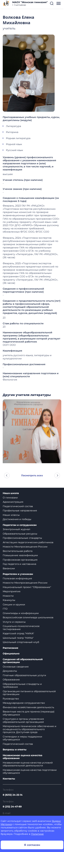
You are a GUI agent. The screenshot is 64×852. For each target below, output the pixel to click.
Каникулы (9, 600)
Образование (11, 679)
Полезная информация (17, 578)
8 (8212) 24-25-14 (13, 794)
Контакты (9, 778)
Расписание (10, 648)
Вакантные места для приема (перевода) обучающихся (28, 713)
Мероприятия (11, 591)
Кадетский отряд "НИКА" (18, 633)
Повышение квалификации (20, 555)
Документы (10, 670)
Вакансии (9, 568)
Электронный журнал (16, 529)
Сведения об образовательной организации (23, 661)
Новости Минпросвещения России (25, 546)
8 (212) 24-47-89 (12, 806)
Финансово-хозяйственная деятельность (28, 707)
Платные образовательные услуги (24, 675)
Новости (8, 595)
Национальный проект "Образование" (27, 587)
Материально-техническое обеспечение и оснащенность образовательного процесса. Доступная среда (29, 729)
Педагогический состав (18, 506)
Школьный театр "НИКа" (18, 637)
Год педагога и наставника (19, 564)
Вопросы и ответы (14, 749)
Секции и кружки (14, 604)
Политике (37, 833)
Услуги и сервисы (14, 621)
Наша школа (11, 493)
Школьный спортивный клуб (21, 642)
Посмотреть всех (32, 475)
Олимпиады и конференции (21, 613)
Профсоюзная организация (20, 559)
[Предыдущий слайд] (7, 475)
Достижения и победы (17, 519)
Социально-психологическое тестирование (21, 628)
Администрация (13, 501)
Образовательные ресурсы (20, 533)
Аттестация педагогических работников (28, 542)
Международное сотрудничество (24, 702)
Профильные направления (20, 510)
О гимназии (10, 497)
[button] (52, 3)
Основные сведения (16, 666)
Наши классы (11, 514)
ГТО (5, 608)
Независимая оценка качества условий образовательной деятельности (28, 764)
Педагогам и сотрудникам (20, 525)
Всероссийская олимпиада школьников (28, 617)
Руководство (11, 698)
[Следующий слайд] (57, 475)
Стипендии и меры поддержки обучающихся (22, 738)
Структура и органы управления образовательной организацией (23, 720)
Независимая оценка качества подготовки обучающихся (30, 771)
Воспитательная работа (17, 551)
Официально (11, 653)
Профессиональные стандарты (22, 537)
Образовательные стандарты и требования (22, 685)
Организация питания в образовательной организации (29, 693)
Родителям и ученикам (18, 574)
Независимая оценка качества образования (22, 757)
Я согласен (32, 845)
